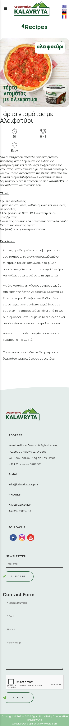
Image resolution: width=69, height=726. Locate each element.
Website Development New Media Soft (34, 723)
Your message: (14, 642)
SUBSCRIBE (18, 576)
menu (5, 8)
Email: (11, 616)
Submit (18, 697)
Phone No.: (12, 629)
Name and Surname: (17, 603)
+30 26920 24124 (20, 505)
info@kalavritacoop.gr (23, 484)
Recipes (36, 27)
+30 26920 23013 (20, 511)
